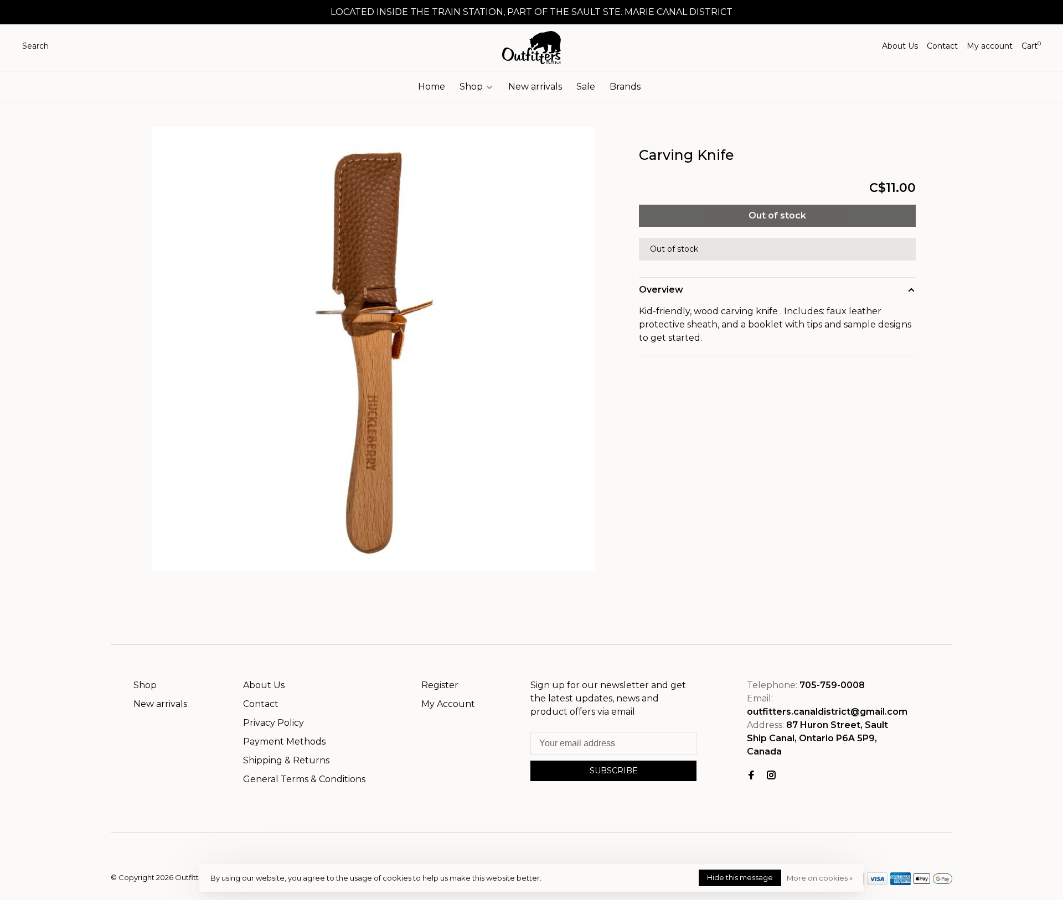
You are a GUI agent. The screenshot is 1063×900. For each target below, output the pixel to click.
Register (439, 685)
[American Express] (900, 882)
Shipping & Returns (286, 760)
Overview (661, 289)
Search (35, 46)
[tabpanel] (373, 348)
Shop (472, 86)
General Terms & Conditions (304, 779)
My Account (448, 704)
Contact (942, 46)
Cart (1031, 46)
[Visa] (877, 882)
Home (431, 86)
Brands (625, 86)
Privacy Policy (273, 722)
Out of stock (777, 215)
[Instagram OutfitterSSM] (771, 776)
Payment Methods (284, 741)
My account (990, 46)
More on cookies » (820, 877)
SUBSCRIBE (614, 771)
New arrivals (535, 86)
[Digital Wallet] (933, 882)
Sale (585, 86)
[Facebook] (751, 776)
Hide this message (740, 877)
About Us (900, 46)
